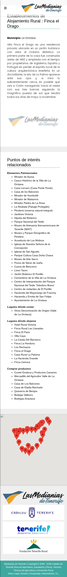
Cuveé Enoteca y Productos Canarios (35, 372)
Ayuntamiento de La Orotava (30, 300)
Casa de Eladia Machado (28, 387)
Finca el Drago (22, 350)
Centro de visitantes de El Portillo (33, 289)
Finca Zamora (22, 362)
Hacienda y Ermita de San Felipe (32, 296)
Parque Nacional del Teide (29, 221)
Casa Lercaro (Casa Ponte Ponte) (33, 188)
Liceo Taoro (21, 270)
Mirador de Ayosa (24, 176)
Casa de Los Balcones (27, 383)
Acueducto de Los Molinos (29, 240)
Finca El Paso (22, 332)
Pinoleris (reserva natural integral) (33, 210)
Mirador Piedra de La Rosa (29, 203)
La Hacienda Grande (26, 358)
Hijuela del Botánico (25, 218)
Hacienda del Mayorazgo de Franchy (35, 292)
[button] (37, 446)
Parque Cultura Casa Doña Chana (33, 255)
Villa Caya (20, 335)
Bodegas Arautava (24, 398)
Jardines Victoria (23, 214)
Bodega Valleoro (23, 394)
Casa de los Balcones (26, 191)
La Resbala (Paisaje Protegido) (31, 206)
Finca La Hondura (24, 343)
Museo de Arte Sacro (26, 259)
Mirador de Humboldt (26, 195)
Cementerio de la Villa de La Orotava (35, 277)
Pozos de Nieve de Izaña (28, 262)
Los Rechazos (22, 347)
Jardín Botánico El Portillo (28, 274)
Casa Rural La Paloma (27, 354)
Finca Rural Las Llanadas (28, 328)
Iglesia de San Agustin (26, 251)
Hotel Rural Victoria (25, 324)
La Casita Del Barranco (27, 339)
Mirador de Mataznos (26, 199)
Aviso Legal (13, 573)
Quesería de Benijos (25, 391)
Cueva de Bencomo (25, 266)
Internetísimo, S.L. (50, 573)
